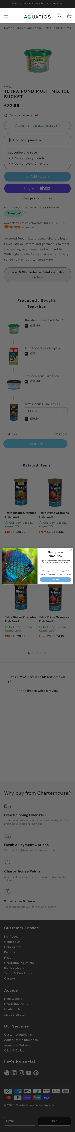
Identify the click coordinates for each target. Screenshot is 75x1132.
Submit (55, 579)
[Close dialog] (71, 549)
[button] (60, 15)
